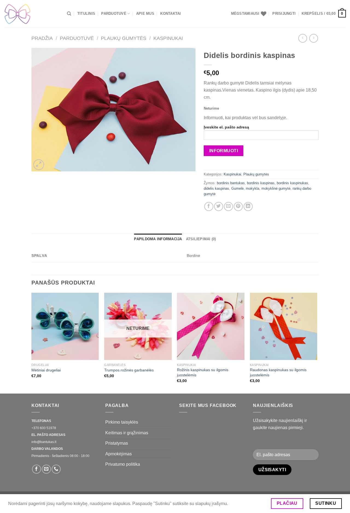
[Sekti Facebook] (36, 469)
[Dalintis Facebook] (208, 206)
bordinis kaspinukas (292, 183)
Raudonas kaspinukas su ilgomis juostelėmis (278, 372)
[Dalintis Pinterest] (238, 206)
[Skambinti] (56, 469)
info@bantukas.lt (43, 442)
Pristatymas (116, 443)
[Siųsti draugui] (228, 206)
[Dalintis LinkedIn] (248, 206)
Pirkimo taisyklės (121, 422)
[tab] (158, 239)
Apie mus (145, 13)
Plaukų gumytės (123, 38)
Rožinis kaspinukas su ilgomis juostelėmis (202, 372)
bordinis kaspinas (261, 183)
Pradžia (42, 38)
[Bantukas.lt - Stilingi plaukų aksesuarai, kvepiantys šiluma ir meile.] (31, 13)
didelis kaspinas (216, 188)
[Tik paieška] (69, 13)
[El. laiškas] (46, 469)
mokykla (252, 188)
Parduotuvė (113, 13)
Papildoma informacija (158, 239)
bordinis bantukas (231, 183)
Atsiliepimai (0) (201, 239)
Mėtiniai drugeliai (46, 370)
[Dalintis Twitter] (218, 206)
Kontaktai (170, 13)
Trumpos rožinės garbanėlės (129, 370)
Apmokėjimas (118, 454)
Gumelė (237, 188)
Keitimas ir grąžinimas (126, 432)
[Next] (317, 342)
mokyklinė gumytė (275, 188)
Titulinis (86, 13)
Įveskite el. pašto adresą (226, 127)
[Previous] (32, 342)
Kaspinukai (168, 38)
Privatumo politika (122, 464)
